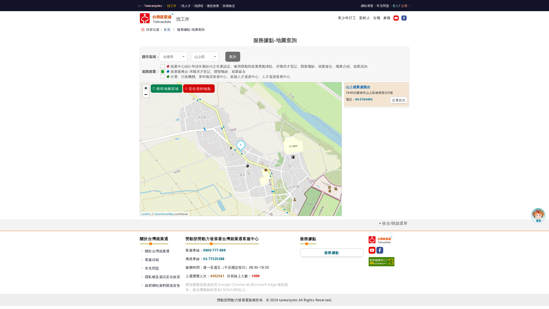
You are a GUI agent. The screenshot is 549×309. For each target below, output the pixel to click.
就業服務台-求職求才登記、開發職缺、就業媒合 (208, 71)
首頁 (167, 29)
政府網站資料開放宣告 (162, 285)
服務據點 (331, 252)
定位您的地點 (200, 88)
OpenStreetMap (164, 214)
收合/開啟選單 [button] (394, 223)
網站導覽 (367, 6)
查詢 (233, 56)
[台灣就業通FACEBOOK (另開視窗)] (403, 17)
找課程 (199, 6)
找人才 (186, 6)
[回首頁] (380, 239)
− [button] (145, 94)
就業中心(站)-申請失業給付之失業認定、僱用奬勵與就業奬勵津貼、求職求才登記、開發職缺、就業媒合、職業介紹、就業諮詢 (268, 66)
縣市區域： (151, 56)
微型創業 (213, 6)
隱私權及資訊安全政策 (162, 276)
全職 (376, 17)
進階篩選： (151, 71)
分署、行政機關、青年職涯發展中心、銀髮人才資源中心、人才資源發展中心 (230, 76)
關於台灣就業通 (157, 251)
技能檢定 (229, 6)
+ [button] (145, 88)
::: (139, 6)
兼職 (387, 17)
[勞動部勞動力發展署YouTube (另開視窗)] (395, 17)
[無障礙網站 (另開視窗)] (381, 261)
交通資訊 (398, 100)
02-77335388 (213, 258)
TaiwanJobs (153, 6)
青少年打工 (347, 17)
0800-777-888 (214, 250)
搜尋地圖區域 (167, 88)
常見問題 (383, 6)
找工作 (171, 6)
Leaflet (145, 214)
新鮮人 (364, 17)
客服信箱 (152, 259)
